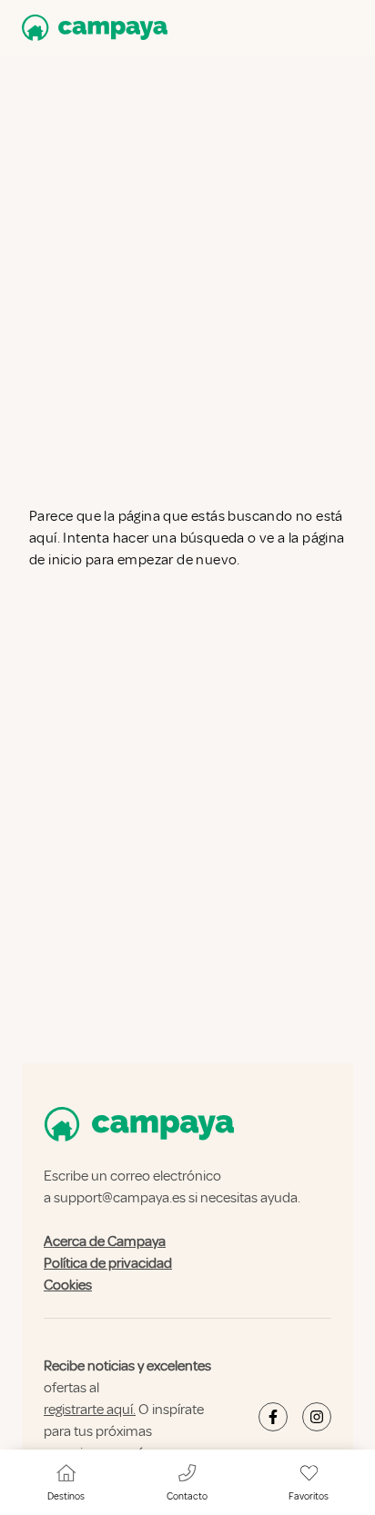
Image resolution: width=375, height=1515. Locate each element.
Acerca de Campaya (105, 1241)
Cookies (68, 1285)
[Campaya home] (91, 27)
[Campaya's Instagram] (316, 1416)
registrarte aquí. (90, 1409)
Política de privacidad (108, 1263)
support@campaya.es (120, 1198)
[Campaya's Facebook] (273, 1416)
